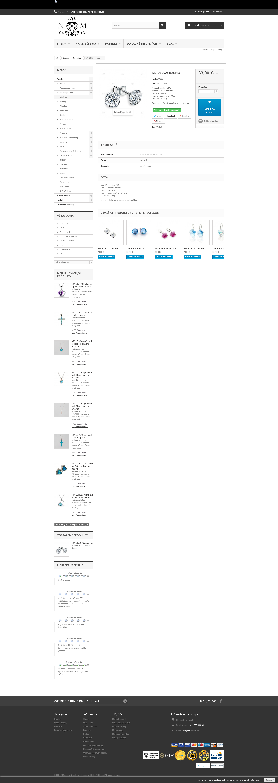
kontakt (205, 50)
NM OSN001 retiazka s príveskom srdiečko (82, 285)
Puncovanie (88, 741)
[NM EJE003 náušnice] (139, 232)
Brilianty (62, 101)
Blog (170, 43)
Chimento (63, 223)
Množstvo (202, 87)
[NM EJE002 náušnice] (111, 232)
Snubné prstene (66, 93)
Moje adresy (117, 730)
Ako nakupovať (90, 726)
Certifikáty (87, 738)
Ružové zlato (65, 128)
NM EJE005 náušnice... (195, 248)
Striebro (62, 115)
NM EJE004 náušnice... (166, 248)
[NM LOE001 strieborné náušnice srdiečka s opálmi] (61, 470)
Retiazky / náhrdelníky (68, 137)
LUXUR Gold (64, 249)
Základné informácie (142, 43)
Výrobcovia (65, 215)
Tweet (158, 116)
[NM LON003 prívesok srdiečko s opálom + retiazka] (61, 379)
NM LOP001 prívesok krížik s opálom (82, 313)
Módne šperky (86, 43)
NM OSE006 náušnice (82, 543)
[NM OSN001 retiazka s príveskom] (61, 290)
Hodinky (111, 43)
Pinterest (160, 121)
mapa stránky (216, 50)
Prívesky (63, 133)
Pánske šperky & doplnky (70, 151)
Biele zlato (63, 110)
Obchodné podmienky (93, 745)
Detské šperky (65, 155)
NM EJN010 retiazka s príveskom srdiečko (82, 496)
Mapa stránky (89, 757)
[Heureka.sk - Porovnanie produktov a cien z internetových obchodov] (203, 765)
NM (61, 254)
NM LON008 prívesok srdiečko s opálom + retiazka (82, 344)
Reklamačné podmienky (94, 749)
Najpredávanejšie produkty (69, 274)
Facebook (171, 116)
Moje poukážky (119, 738)
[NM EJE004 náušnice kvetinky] (168, 232)
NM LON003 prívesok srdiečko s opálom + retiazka (82, 375)
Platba (86, 734)
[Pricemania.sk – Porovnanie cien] (217, 765)
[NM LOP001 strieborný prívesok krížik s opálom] (61, 319)
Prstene (62, 84)
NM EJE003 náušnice (136, 248)
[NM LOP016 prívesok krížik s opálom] (61, 441)
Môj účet (118, 714)
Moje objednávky (119, 719)
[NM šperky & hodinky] (81, 26)
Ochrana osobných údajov (95, 753)
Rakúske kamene (66, 119)
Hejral (61, 245)
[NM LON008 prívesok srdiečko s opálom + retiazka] (61, 347)
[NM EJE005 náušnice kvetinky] (197, 232)
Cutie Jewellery (65, 232)
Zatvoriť (270, 780)
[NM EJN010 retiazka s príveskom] (61, 501)
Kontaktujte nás (202, 12)
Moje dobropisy (119, 726)
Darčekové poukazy (65, 205)
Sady (61, 146)
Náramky (63, 142)
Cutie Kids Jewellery (68, 236)
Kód (154, 79)
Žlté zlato (63, 106)
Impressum (88, 723)
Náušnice (63, 97)
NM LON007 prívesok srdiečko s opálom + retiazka (82, 406)
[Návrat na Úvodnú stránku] (57, 58)
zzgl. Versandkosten (80, 304)
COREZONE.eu (97, 775)
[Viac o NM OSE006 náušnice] (61, 549)
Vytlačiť (159, 127)
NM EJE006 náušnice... (223, 248)
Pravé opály (64, 187)
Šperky (62, 43)
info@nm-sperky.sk (191, 730)
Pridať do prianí (211, 121)
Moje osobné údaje (120, 734)
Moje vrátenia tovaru (121, 723)
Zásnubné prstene (67, 88)
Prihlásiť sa (217, 12)
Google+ (185, 116)
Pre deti (62, 124)
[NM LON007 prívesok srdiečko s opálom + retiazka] (61, 410)
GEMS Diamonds (66, 241)
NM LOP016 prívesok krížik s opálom (82, 436)
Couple (62, 228)
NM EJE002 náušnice (108, 248)
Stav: (154, 83)
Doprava (87, 730)
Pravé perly (64, 182)
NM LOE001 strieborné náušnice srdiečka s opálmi (82, 466)
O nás (85, 719)
